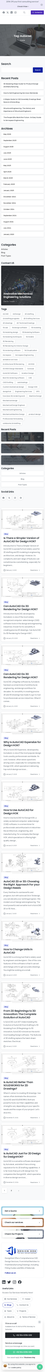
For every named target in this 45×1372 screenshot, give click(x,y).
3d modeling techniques (12, 337)
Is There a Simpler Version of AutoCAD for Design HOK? (21, 539)
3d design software (19, 327)
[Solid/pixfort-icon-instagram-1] (14, 1282)
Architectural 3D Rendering (13, 364)
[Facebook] (4, 12)
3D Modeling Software (31, 332)
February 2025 (9, 184)
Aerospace (7, 355)
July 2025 (7, 153)
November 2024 (9, 203)
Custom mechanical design (13, 387)
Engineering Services (23, 391)
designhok (7, 391)
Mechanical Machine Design (14, 414)
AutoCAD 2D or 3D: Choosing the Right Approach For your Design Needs (21, 885)
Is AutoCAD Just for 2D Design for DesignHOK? (22, 1155)
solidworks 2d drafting (11, 423)
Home (22, 40)
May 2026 (7, 134)
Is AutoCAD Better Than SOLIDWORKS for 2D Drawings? (18, 1085)
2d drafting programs (11, 318)
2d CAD (6, 314)
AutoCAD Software (10, 373)
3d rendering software (11, 350)
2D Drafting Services (32, 318)
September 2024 (9, 215)
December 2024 (9, 197)
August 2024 (8, 222)
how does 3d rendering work (14, 396)
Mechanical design (10, 400)
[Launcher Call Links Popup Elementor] (40, 1367)
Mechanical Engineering (12, 410)
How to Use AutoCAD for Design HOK (18, 811)
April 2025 (7, 172)
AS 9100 (31, 364)
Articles (4, 249)
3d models (30, 337)
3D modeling (36, 327)
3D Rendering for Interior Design (15, 346)
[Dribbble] (20, 498)
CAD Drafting (8, 382)
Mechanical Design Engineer (14, 405)
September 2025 (9, 140)
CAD (30, 378)
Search (6, 64)
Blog (3, 252)
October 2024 (8, 209)
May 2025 (7, 165)
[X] (8, 12)
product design (35, 414)
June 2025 (7, 159)
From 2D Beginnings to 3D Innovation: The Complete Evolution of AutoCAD (19, 1014)
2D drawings (7, 323)
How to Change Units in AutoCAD (17, 951)
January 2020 (8, 234)
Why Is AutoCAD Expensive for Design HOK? (22, 743)
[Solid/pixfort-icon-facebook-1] (19, 1282)
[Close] (41, 5)
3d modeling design (10, 332)
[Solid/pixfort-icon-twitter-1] (9, 1282)
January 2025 (8, 190)
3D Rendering (8, 341)
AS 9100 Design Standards (13, 369)
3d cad (5, 327)
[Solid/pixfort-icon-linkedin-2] (3, 1282)
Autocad (30, 369)
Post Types (6, 256)
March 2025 (8, 178)
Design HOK (32, 387)
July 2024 (7, 228)
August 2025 (8, 147)
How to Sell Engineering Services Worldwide (20, 93)
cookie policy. (16, 1367)
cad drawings (22, 382)
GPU (38, 391)
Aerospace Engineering (24, 355)
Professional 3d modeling (13, 419)
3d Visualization (30, 350)
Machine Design (35, 396)
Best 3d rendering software (13, 378)
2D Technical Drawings (25, 323)
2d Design (17, 314)
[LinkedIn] (12, 12)
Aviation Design (28, 373)
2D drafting (29, 314)
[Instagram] (15, 12)
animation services (10, 359)
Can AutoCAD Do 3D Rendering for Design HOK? (20, 607)
